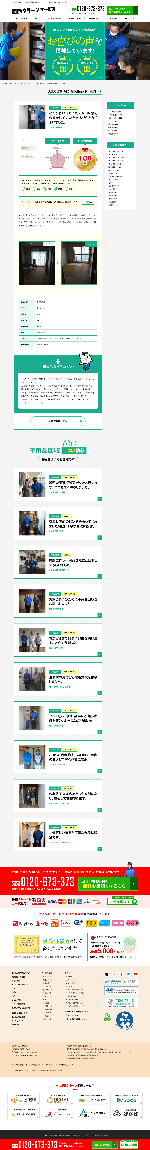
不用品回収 (55, 108)
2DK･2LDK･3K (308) (116, 157)
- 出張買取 (45, 1003)
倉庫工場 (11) (113, 195)
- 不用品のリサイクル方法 (74, 993)
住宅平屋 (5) (112, 192)
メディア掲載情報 (18, 1004)
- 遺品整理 (45, 983)
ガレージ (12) (113, 179)
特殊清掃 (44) (113, 124)
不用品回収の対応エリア (21, 984)
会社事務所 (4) (113, 186)
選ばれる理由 (21, 18)
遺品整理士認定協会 (22, 957)
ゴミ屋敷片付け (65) (115, 111)
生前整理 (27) (113, 127)
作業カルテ (16, 1024)
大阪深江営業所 (42, 344)
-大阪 (14, 988)
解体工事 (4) (112, 130)
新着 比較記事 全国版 (19, 1013)
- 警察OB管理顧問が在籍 (74, 989)
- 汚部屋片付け (47, 1006)
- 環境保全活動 (70, 996)
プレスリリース (17, 1021)
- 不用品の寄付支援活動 (73, 1003)
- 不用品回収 (46, 976)
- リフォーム (46, 996)
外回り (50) (112, 198)
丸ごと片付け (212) (115, 118)
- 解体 (44, 999)
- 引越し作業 (46, 993)
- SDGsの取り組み (71, 999)
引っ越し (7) (112, 121)
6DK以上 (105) (113, 170)
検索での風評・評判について (75, 1019)
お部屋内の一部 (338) (116, 176)
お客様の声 (93, 18)
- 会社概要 (68, 976)
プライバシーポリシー (73, 1015)
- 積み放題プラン (48, 989)
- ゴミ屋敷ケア (47, 1012)
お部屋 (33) (112, 173)
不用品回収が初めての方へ (21, 973)
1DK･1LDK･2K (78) (115, 151)
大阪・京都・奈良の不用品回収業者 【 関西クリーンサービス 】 (74, 1135)
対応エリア (129, 18)
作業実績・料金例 (18, 977)
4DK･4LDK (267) (114, 164)
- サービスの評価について (74, 1006)
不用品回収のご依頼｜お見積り (76, 1011)
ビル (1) (111, 183)
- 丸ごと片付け (47, 980)
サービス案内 (75, 18)
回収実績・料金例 (54, 18)
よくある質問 (111, 18)
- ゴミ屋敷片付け (48, 1009)
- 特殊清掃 (45, 1016)
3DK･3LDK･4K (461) (116, 160)
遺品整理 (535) (113, 133)
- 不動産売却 (46, 986)
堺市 (34, 379)
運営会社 (68, 973)
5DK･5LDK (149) (114, 167)
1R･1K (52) (112, 154)
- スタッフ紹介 (70, 983)
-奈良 (14, 996)
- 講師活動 (68, 986)
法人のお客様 (17, 1000)
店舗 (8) (111, 205)
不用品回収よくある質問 (21, 1007)
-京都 (14, 992)
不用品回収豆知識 (18, 1017)
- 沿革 (67, 980)
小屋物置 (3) (112, 202)
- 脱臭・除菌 (46, 1019)
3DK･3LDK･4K (69, 108)
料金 (37, 18)
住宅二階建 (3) (113, 189)
